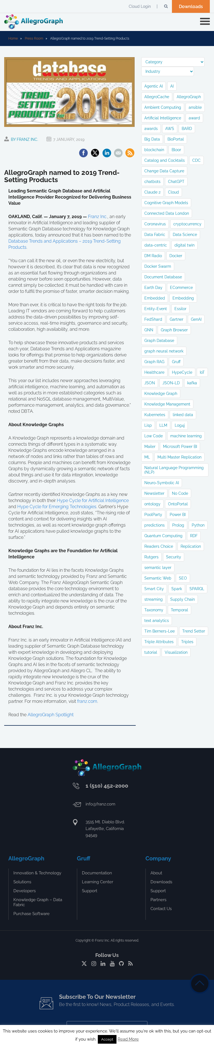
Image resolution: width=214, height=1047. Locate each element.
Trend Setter (193, 631)
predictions (154, 525)
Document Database (163, 277)
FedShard (153, 319)
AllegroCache (156, 97)
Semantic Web (157, 578)
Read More (128, 1039)
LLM (163, 425)
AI (172, 86)
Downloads (191, 6)
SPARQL (196, 589)
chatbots (152, 181)
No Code (180, 493)
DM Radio (153, 256)
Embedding (183, 298)
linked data (183, 414)
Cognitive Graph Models (166, 203)
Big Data (152, 139)
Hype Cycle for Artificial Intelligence (93, 500)
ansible (195, 107)
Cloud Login (140, 6)
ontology (152, 504)
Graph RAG (154, 362)
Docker (175, 256)
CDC (196, 160)
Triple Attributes (159, 642)
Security (173, 557)
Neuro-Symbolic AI (161, 483)
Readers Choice (158, 546)
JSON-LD (171, 383)
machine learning (186, 436)
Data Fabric (154, 234)
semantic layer (157, 567)
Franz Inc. (97, 216)
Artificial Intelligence (162, 118)
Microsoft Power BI (180, 446)
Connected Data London (166, 213)
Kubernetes (154, 414)
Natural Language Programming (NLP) (174, 469)
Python (198, 525)
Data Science (185, 234)
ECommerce (181, 287)
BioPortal (175, 139)
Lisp (148, 425)
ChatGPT (176, 181)
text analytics (156, 620)
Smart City (154, 589)
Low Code (153, 436)
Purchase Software (31, 913)
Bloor (176, 150)
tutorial (150, 652)
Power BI (178, 514)
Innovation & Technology (37, 872)
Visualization (176, 652)
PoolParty (153, 514)
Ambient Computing (162, 107)
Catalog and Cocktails (164, 160)
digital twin (184, 245)
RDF (194, 536)
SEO (183, 578)
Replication (191, 546)
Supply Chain (182, 599)
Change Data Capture (164, 171)
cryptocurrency (187, 224)
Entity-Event (155, 309)
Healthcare (154, 372)
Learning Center (97, 881)
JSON (149, 383)
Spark (176, 589)
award (194, 118)
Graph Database (159, 340)
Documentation (97, 872)
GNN (148, 330)
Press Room (34, 38)
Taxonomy (153, 610)
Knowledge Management (167, 404)
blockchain (154, 150)
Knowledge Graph (160, 393)
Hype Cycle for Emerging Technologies (56, 506)
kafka (192, 383)
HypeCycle (182, 372)
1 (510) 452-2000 (107, 785)
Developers (24, 890)
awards (151, 128)
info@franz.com (100, 804)
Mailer (149, 446)
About (156, 872)
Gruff (176, 362)
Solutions (22, 881)
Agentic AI (153, 86)
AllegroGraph (189, 97)
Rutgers (151, 557)
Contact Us (161, 908)
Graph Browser (174, 330)
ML (147, 457)
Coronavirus (155, 224)
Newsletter (154, 493)
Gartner (176, 319)
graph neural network (163, 351)
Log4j (180, 425)
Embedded (154, 298)
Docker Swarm (157, 266)
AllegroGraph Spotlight (51, 714)
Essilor (180, 309)
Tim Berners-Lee (159, 631)
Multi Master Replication (179, 457)
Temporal (179, 610)
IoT (202, 372)
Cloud (173, 192)
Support (89, 890)
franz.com (87, 701)
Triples (187, 642)
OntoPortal (178, 504)
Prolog (178, 525)
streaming (153, 599)
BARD (187, 128)
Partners (158, 899)
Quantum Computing (163, 536)
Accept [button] (107, 1039)
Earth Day (153, 287)
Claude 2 (152, 192)
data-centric (155, 245)
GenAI (196, 319)
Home (13, 38)
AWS (169, 128)
